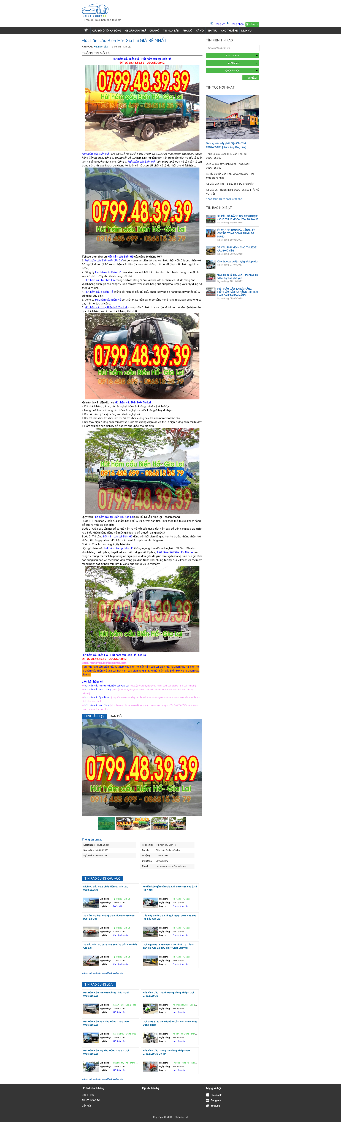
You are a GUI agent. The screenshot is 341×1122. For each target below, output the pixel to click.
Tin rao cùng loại (98, 985)
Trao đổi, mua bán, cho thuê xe (102, 20)
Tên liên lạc (147, 845)
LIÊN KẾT (86, 1105)
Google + (216, 1100)
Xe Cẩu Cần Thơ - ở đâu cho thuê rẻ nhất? (229, 183)
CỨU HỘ (154, 30)
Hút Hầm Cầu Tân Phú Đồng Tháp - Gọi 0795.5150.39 (106, 1023)
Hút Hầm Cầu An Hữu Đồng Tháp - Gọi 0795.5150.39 (106, 994)
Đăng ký (220, 24)
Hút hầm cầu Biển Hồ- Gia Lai (133, 402)
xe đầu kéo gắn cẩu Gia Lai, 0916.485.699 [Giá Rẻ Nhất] (170, 888)
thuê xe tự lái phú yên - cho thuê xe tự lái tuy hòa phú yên (237, 276)
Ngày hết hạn (90, 855)
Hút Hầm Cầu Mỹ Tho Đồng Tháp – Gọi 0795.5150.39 (106, 1052)
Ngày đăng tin (90, 850)
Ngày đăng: (105, 902)
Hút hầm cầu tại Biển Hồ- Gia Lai (114, 517)
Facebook (216, 1095)
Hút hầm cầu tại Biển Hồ (156, 59)
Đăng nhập (237, 24)
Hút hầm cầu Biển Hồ (126, 59)
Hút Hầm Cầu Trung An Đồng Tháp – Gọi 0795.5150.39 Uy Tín (167, 1052)
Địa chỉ (145, 850)
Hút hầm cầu (101, 46)
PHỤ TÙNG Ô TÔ (91, 1100)
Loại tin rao (89, 845)
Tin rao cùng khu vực (102, 879)
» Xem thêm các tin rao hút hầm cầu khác (102, 973)
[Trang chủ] (86, 30)
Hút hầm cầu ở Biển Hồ (99, 292)
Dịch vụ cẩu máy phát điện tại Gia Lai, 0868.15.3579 (105, 888)
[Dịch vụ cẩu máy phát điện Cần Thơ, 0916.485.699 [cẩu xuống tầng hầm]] (240, 138)
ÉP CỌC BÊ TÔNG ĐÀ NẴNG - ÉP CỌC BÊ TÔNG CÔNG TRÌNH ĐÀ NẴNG (236, 233)
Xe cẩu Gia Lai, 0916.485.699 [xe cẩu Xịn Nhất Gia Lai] (110, 946)
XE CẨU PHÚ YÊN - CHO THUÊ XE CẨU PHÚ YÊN (236, 249)
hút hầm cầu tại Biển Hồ (117, 537)
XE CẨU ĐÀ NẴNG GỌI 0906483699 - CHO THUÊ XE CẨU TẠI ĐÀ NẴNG (237, 217)
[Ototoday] (102, 11)
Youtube (215, 1105)
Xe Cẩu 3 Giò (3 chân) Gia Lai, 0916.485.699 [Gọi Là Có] (108, 917)
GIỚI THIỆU (88, 1095)
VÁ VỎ (200, 30)
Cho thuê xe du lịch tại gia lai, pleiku (237, 261)
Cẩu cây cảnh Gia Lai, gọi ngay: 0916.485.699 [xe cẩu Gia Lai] (169, 917)
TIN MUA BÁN (171, 30)
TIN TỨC (212, 30)
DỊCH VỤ (246, 30)
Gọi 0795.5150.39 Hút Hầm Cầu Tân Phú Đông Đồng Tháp (170, 1023)
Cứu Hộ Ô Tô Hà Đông (106, 30)
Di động (146, 855)
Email (145, 866)
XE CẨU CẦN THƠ (135, 30)
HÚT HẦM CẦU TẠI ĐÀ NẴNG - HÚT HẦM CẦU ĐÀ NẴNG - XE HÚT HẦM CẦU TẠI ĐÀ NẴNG (237, 292)
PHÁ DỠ (187, 30)
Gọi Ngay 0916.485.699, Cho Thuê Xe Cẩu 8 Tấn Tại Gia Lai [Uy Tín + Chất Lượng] (168, 946)
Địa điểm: (104, 899)
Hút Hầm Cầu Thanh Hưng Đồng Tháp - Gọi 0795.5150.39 (168, 994)
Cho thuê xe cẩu (180, 906)
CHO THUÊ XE (229, 30)
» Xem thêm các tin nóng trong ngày (224, 198)
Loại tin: (103, 906)
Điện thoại (147, 861)
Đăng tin (254, 24)
